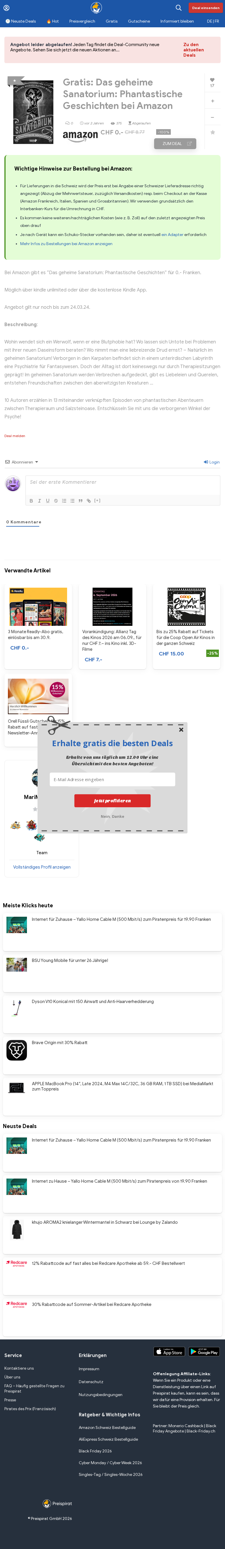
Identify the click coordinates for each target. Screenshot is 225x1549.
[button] (112, 743)
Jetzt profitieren (112, 800)
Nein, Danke (113, 815)
